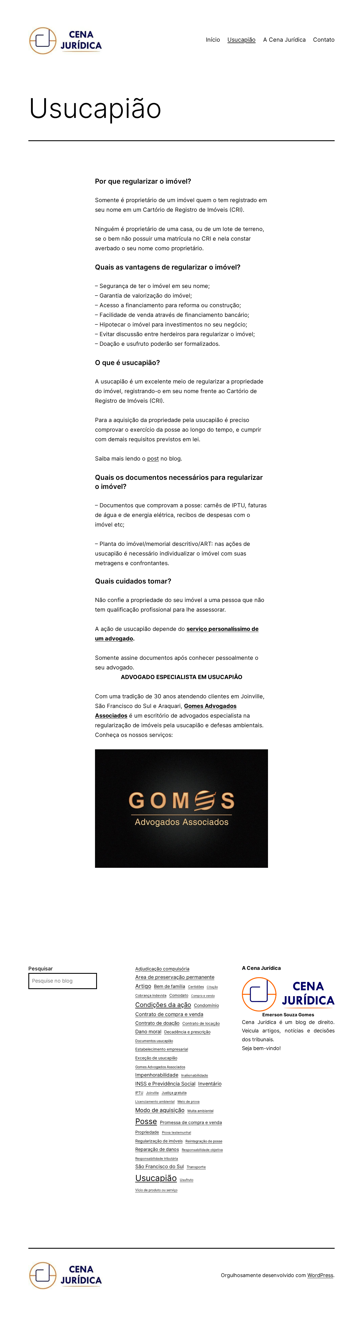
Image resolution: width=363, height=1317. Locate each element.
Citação (212, 987)
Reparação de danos (157, 1149)
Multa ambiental (200, 1111)
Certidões (196, 987)
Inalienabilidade (194, 1075)
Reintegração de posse (203, 1141)
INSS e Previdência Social (165, 1084)
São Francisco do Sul (159, 1166)
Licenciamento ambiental (155, 1102)
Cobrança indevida (150, 995)
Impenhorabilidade (156, 1075)
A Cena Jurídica (284, 39)
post (153, 458)
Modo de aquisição (160, 1110)
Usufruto (186, 1180)
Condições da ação (163, 1004)
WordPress (320, 1275)
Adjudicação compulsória (162, 969)
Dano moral (148, 1031)
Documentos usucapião (154, 1041)
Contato (324, 39)
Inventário (209, 1084)
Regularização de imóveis (159, 1140)
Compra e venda (203, 996)
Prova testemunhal (176, 1132)
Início (213, 39)
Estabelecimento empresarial (161, 1049)
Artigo (143, 986)
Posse (146, 1121)
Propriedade (147, 1132)
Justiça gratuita (174, 1093)
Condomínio (206, 1005)
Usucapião (241, 39)
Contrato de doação (157, 1023)
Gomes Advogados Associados (160, 1067)
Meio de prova (189, 1102)
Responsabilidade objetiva (202, 1150)
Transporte (196, 1167)
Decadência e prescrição (187, 1031)
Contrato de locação (201, 1023)
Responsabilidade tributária (156, 1159)
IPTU (139, 1093)
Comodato (178, 995)
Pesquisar (40, 969)
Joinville (152, 1093)
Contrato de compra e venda (169, 1014)
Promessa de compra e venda (191, 1122)
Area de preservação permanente (174, 977)
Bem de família (169, 986)
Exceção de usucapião (156, 1057)
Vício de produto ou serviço (156, 1190)
